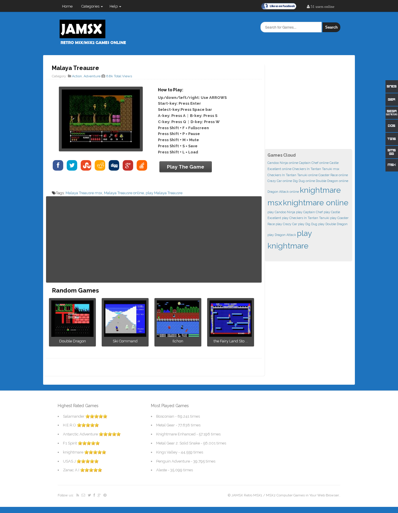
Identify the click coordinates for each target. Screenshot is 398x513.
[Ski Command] (125, 335)
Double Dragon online (332, 181)
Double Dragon (72, 341)
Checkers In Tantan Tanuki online (292, 175)
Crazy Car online (279, 181)
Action (77, 76)
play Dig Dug (307, 224)
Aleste (161, 470)
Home (67, 6)
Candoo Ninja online (282, 162)
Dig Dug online (304, 181)
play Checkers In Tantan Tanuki (305, 218)
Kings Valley (166, 452)
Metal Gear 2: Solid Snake (178, 443)
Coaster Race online (333, 175)
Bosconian (165, 416)
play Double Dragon (333, 224)
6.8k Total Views (119, 76)
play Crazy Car (286, 224)
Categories (88, 7)
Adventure (92, 76)
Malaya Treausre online (124, 193)
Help (111, 7)
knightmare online (315, 202)
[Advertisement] (153, 239)
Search (331, 27)
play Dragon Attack (281, 235)
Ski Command (125, 341)
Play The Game (185, 167)
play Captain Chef (309, 212)
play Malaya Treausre (164, 193)
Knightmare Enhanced (176, 434)
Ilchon (177, 341)
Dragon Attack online (283, 191)
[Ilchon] (178, 335)
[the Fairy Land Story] (230, 335)
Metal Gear (165, 425)
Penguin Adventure (173, 461)
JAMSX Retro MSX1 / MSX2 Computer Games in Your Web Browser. (285, 495)
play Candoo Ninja (281, 212)
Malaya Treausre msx (84, 193)
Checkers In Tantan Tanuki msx (315, 169)
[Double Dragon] (72, 335)
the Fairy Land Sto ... (231, 341)
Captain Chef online (314, 162)
